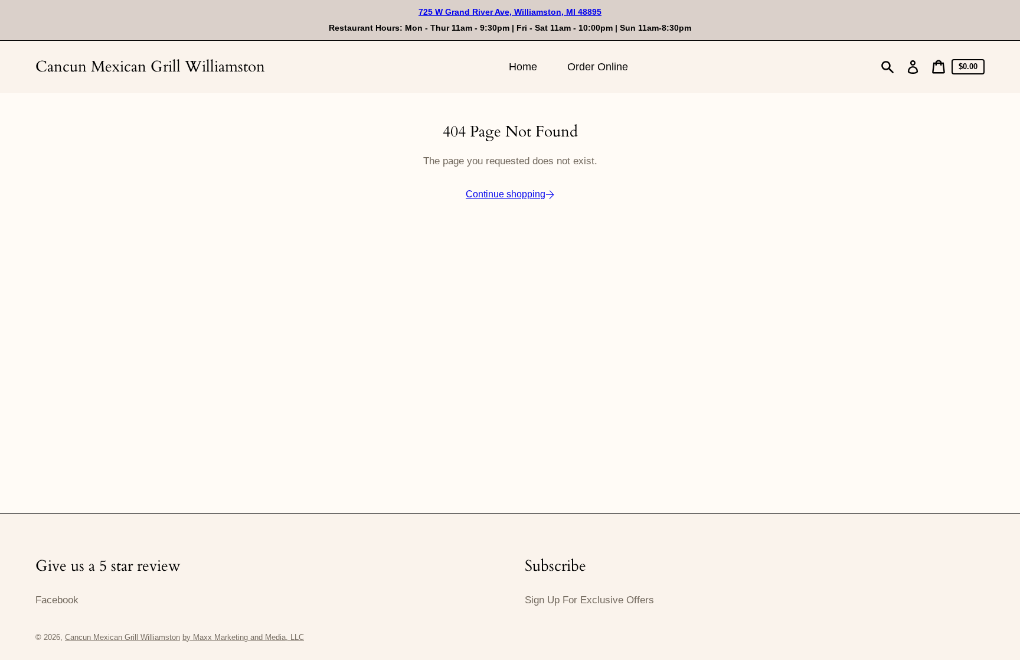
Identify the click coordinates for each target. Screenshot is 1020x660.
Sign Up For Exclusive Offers (589, 600)
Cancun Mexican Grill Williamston (150, 66)
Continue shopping (505, 194)
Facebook (57, 600)
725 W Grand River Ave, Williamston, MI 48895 (510, 12)
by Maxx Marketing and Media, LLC (243, 637)
